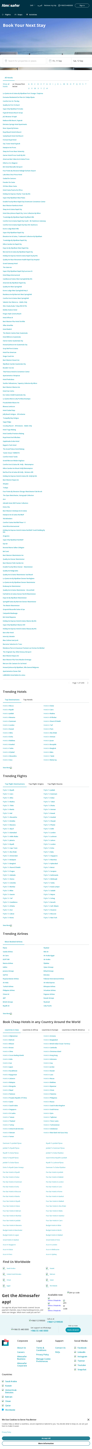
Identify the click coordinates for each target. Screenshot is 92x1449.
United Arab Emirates (11, 1391)
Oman (8, 1401)
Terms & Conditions (41, 1349)
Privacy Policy (42, 1354)
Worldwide (10, 1410)
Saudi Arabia (11, 1381)
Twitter (81, 1361)
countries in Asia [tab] (12, 1030)
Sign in (82, 5)
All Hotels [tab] (9, 77)
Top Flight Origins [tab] (36, 784)
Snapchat (82, 1369)
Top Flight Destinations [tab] (15, 784)
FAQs (57, 1352)
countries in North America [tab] (73, 1030)
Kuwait (8, 1386)
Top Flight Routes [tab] (54, 784)
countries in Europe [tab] (50, 1030)
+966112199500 (55, 1321)
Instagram (82, 1356)
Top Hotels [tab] (27, 699)
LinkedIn (81, 1352)
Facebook (82, 1348)
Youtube (82, 1365)
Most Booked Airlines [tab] (13, 942)
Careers (21, 1352)
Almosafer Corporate (22, 1364)
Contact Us (60, 1348)
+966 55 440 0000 (39, 1330)
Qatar (8, 1405)
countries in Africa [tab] (30, 1030)
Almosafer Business (22, 1357)
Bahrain (8, 1397)
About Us (21, 1348)
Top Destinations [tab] (12, 699)
